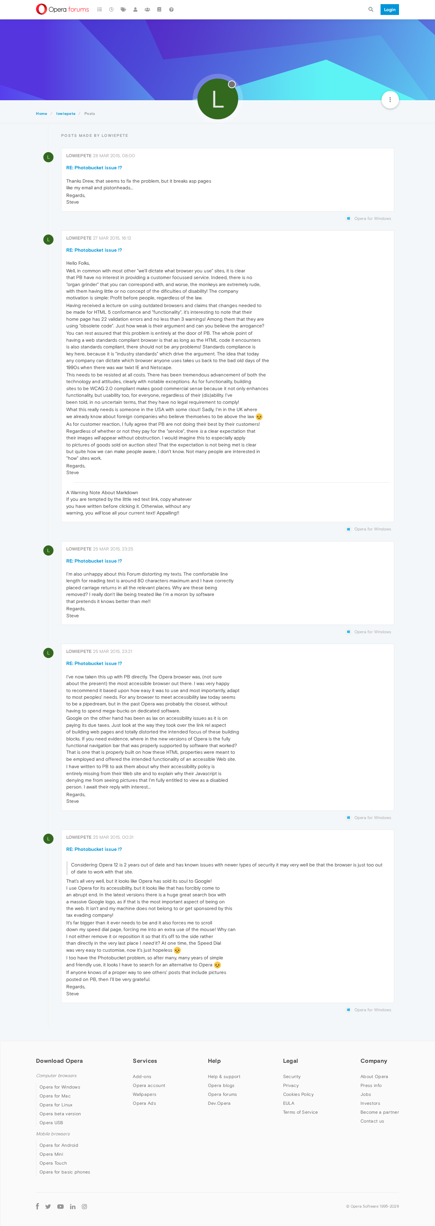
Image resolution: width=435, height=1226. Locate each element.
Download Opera (59, 1060)
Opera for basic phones (64, 1171)
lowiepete (79, 155)
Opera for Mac (55, 1095)
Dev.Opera (219, 1103)
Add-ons (142, 1076)
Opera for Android (58, 1145)
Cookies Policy (298, 1094)
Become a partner (379, 1112)
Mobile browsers (53, 1134)
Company (373, 1060)
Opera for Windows (59, 1086)
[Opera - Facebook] (37, 1206)
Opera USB (51, 1122)
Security (292, 1076)
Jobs (365, 1094)
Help (214, 1060)
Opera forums (222, 1094)
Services (145, 1060)
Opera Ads (144, 1103)
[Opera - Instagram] (84, 1206)
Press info (371, 1085)
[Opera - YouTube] (60, 1206)
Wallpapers (144, 1094)
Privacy (291, 1085)
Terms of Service (300, 1112)
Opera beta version (60, 1113)
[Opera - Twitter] (48, 1206)
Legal (290, 1060)
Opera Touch (53, 1163)
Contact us (372, 1121)
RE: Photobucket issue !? (94, 167)
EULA (288, 1103)
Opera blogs (221, 1085)
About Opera (374, 1076)
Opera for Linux (56, 1104)
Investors (370, 1103)
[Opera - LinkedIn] (73, 1206)
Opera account (149, 1085)
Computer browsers (56, 1075)
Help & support (224, 1076)
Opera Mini (51, 1154)
